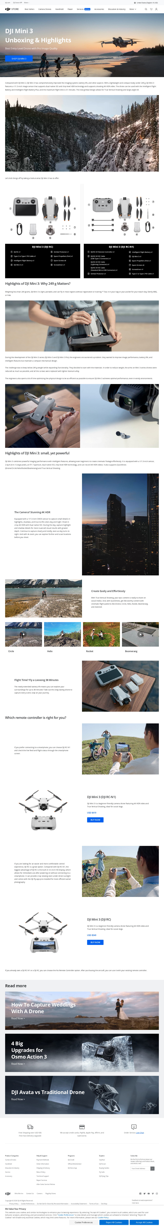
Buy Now (95, 819)
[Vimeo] (153, 1194)
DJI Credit (71, 1160)
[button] (146, 2)
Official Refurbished (74, 1164)
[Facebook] (140, 1194)
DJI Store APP (17, 3)
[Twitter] (144, 1194)
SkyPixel (102, 1160)
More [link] (26, 3)
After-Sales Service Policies (46, 1184)
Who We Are (19, 1193)
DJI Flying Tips (103, 1176)
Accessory (8, 1176)
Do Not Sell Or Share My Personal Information (52, 1204)
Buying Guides (104, 1168)
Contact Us (30, 1193)
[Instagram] (157, 1194)
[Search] (146, 9)
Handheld (8, 1164)
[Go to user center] (156, 9)
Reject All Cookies (114, 1222)
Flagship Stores (50, 1193)
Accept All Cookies (144, 1222)
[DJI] (8, 1193)
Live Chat (140, 1132)
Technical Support (43, 1176)
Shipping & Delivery (43, 1168)
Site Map (104, 1204)
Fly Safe (101, 1172)
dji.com (7, 3)
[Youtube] (149, 1194)
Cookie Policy (103, 1217)
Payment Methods (43, 1160)
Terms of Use (93, 1204)
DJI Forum (102, 1164)
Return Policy (41, 1172)
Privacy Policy (13, 1204)
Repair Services (42, 1180)
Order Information (43, 1164)
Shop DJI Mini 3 (19, 58)
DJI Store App (72, 1168)
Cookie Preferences (27, 1204)
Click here (135, 1203)
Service (7, 1172)
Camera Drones (10, 1160)
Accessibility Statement (79, 1204)
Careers (39, 1193)
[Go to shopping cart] (151, 9)
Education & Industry (12, 1168)
